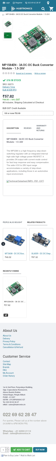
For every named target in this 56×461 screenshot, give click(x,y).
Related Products (36, 222)
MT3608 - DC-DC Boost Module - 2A (15, 253)
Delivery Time (9, 87)
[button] (17, 39)
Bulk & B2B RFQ (10, 90)
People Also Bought (12, 222)
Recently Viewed (11, 271)
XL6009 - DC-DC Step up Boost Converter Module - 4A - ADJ (41, 253)
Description (13, 128)
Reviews (27, 128)
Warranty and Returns (41, 128)
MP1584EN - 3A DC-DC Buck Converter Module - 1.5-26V (14, 302)
